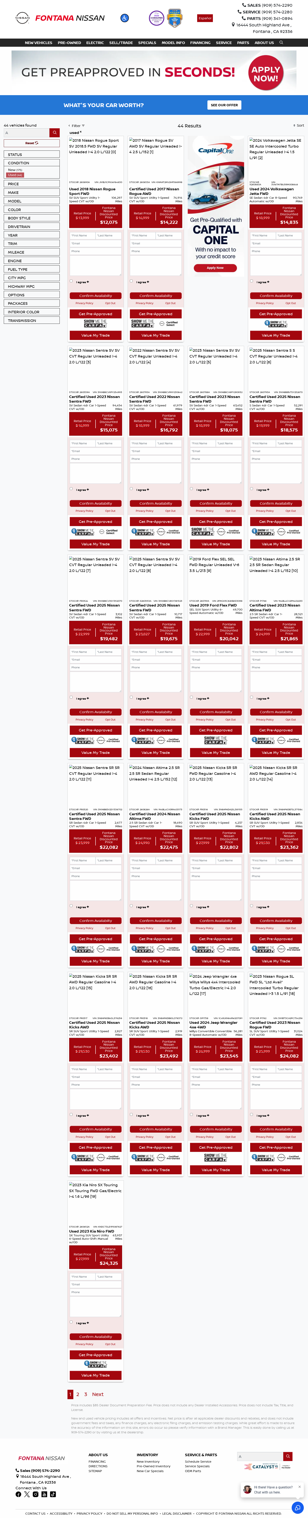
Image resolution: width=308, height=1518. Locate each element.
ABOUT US (98, 1455)
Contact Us (35, 1513)
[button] (124, 18)
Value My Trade (96, 335)
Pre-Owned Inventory (153, 1466)
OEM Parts (193, 1471)
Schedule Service (198, 1461)
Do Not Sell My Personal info (132, 1513)
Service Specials (197, 1466)
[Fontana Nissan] (60, 17)
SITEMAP (95, 1471)
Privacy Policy (84, 303)
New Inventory (148, 1461)
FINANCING (97, 1461)
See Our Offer (224, 105)
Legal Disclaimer (177, 1513)
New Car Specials (150, 1471)
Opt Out (110, 303)
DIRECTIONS (98, 1466)
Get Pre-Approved (95, 313)
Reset (30, 143)
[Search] (54, 132)
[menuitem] (33, 169)
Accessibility (61, 1513)
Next (98, 1394)
